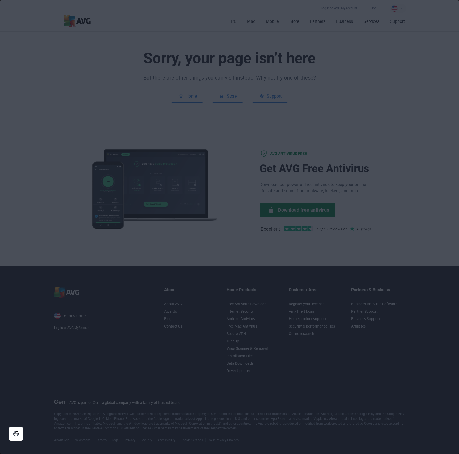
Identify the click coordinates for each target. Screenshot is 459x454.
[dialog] (229, 227)
